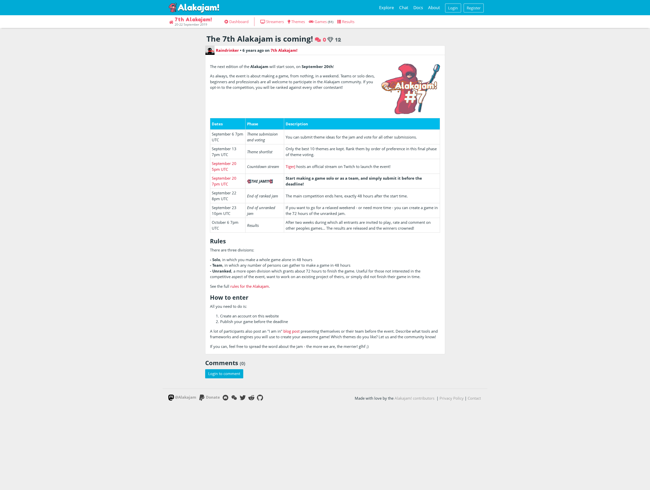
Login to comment (224, 373)
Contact (474, 398)
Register (474, 7)
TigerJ (290, 166)
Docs (418, 7)
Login (453, 7)
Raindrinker (227, 50)
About (434, 7)
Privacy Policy (452, 398)
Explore (386, 7)
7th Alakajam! (284, 50)
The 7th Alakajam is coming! (259, 38)
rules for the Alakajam (249, 286)
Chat (403, 7)
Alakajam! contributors (414, 398)
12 (338, 40)
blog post (291, 331)
